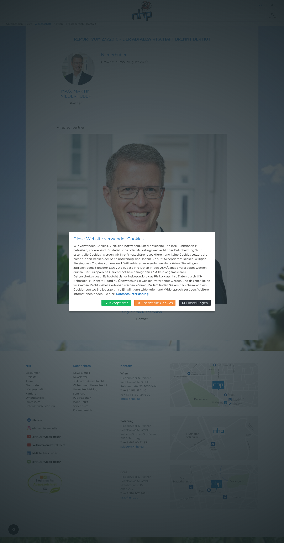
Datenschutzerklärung (132, 293)
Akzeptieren (118, 303)
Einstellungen (197, 303)
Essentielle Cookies (157, 303)
